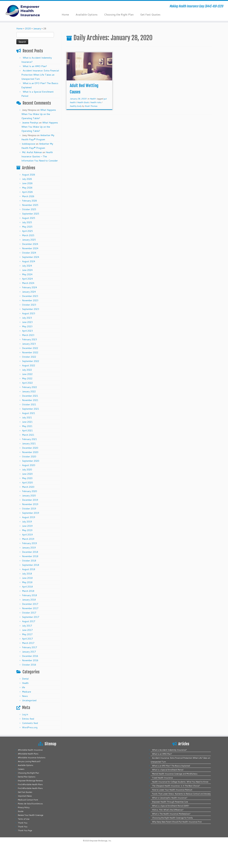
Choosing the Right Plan (119, 14)
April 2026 (27, 191)
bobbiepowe (28, 143)
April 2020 (27, 482)
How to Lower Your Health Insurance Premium (172, 789)
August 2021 (28, 413)
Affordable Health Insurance (30, 750)
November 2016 (30, 660)
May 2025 (27, 226)
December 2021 (30, 395)
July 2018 (27, 573)
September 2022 (30, 361)
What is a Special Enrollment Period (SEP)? (170, 805)
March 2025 (28, 235)
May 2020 (27, 478)
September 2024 (30, 257)
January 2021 (29, 443)
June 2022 (27, 374)
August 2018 (28, 569)
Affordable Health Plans (28, 753)
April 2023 (27, 330)
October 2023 (29, 304)
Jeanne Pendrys (30, 122)
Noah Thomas (91, 106)
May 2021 (27, 426)
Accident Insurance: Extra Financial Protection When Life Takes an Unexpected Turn (40, 75)
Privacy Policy (24, 807)
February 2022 (29, 387)
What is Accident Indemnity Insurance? (169, 750)
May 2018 (27, 582)
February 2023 (29, 339)
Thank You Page (25, 830)
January (37, 28)
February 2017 (29, 647)
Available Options (86, 14)
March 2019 (28, 538)
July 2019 (27, 521)
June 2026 (27, 183)
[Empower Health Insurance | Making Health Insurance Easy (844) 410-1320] (26, 11)
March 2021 (28, 434)
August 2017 (28, 621)
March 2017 (28, 643)
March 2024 (28, 283)
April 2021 (27, 430)
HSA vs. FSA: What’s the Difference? (167, 809)
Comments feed (30, 723)
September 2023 (30, 309)
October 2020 (29, 456)
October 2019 (29, 508)
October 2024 (29, 252)
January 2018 (29, 599)
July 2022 (27, 369)
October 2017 (29, 612)
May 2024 (27, 274)
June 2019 (27, 525)
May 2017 (27, 634)
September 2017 (30, 616)
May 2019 (27, 530)
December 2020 (30, 447)
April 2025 (27, 231)
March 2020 (28, 486)
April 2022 (27, 382)
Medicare (26, 691)
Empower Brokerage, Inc (100, 840)
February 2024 (29, 287)
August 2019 (28, 517)
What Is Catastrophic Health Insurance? (169, 797)
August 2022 (28, 365)
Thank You (22, 822)
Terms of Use (23, 819)
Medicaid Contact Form (28, 799)
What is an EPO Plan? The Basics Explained (171, 765)
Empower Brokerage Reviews (30, 780)
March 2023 (28, 335)
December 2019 (30, 499)
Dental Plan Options (26, 776)
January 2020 (29, 495)
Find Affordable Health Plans (30, 784)
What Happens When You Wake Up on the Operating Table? (38, 114)
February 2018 (29, 595)
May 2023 (27, 326)
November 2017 (30, 608)
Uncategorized (29, 700)
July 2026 (27, 178)
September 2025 (30, 213)
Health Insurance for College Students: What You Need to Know (180, 781)
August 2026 (28, 174)
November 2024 (30, 248)
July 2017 (27, 625)
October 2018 (29, 560)
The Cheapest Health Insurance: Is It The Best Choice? (176, 785)
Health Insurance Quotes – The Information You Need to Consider (39, 156)
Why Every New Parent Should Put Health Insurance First (177, 821)
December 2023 (30, 296)
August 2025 (28, 218)
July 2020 (27, 469)
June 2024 (27, 270)
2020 (28, 28)
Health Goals (83, 102)
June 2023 (27, 322)
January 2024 (29, 291)
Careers (21, 769)
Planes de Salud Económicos (30, 803)
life (23, 687)
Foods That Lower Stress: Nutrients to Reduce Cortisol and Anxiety (181, 793)
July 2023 (27, 317)
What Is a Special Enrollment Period (167, 769)
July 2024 (27, 265)
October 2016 (29, 664)
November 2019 (30, 504)
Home (65, 14)
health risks (95, 102)
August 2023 (28, 313)
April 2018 (27, 586)
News (25, 696)
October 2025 (29, 209)
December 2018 (30, 551)
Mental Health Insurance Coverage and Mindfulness (174, 773)
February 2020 (29, 491)
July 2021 (27, 417)
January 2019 (29, 547)
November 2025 (30, 204)
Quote (20, 811)
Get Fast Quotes (150, 14)
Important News (25, 796)
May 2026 (27, 187)
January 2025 (29, 239)
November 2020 (30, 452)
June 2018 (27, 577)
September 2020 (30, 460)
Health (25, 683)
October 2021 (29, 404)
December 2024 (30, 244)
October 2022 (29, 356)
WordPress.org (29, 727)
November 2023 (30, 300)
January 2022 (29, 391)
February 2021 (29, 439)
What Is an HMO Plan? (35, 66)
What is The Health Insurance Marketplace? (171, 813)
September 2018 (30, 564)
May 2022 (27, 378)
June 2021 (27, 421)
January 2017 (29, 651)
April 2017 (27, 638)
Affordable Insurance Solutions (31, 757)
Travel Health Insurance (162, 777)
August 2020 (28, 465)
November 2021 (30, 400)
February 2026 (29, 200)
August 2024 (28, 261)
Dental (25, 678)
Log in (25, 714)
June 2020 (27, 473)
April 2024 (27, 278)
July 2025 (27, 222)
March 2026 (28, 196)
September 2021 (30, 408)
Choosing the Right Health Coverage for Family (172, 817)
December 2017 (30, 603)
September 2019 (30, 512)
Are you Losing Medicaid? (29, 761)
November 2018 (30, 556)
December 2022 (30, 348)
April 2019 (27, 534)
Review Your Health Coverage (30, 815)
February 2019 (29, 543)
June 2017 (27, 629)
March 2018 (28, 590)
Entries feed (28, 718)
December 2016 (30, 656)
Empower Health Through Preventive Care (170, 801)
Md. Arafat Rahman (32, 152)
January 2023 (29, 343)
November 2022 (30, 352)
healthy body (76, 106)
